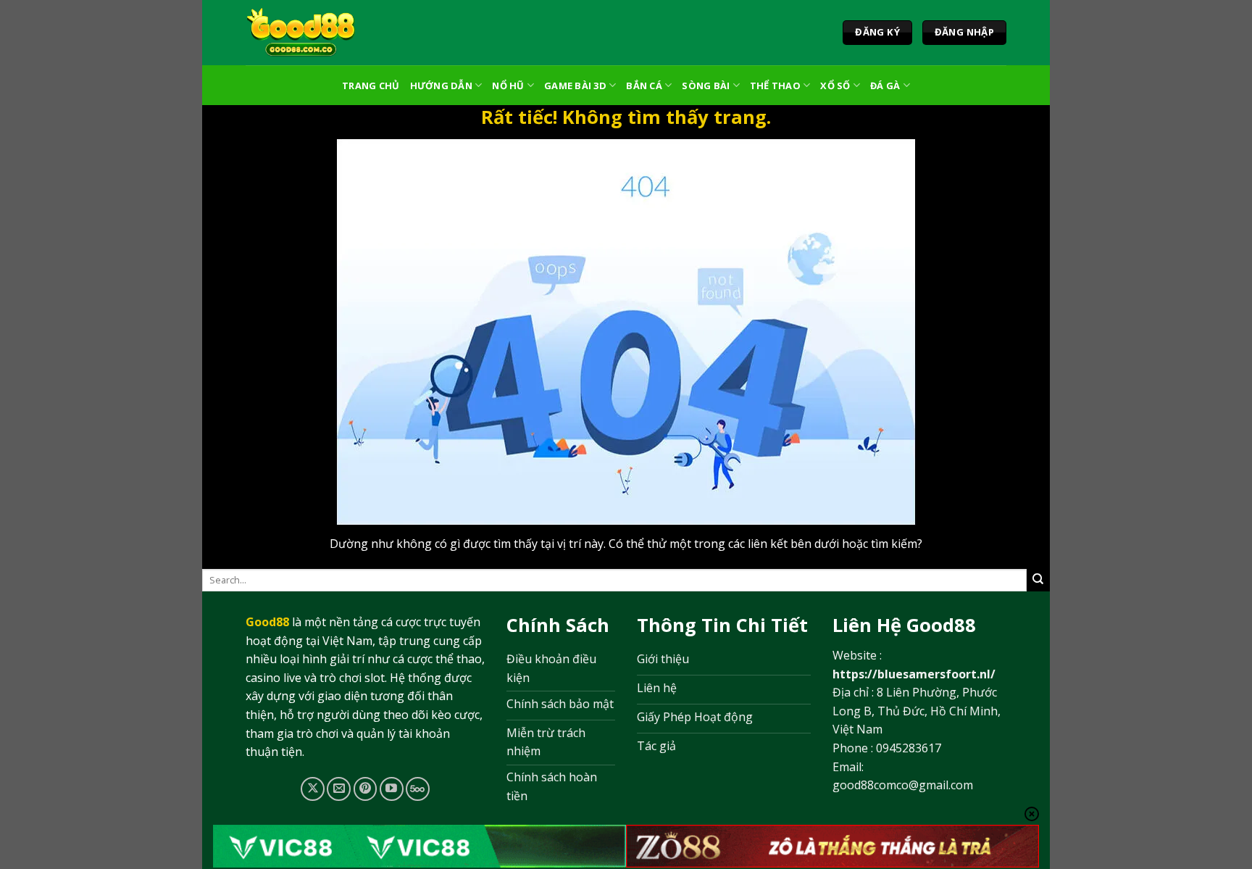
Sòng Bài (706, 85)
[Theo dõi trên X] (313, 789)
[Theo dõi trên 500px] (418, 789)
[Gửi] (1038, 579)
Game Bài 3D (575, 85)
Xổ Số (835, 85)
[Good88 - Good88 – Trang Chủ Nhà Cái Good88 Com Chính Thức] (301, 32)
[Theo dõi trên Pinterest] (365, 789)
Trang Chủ (370, 85)
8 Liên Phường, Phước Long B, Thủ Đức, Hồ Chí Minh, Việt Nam (916, 710)
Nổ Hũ (508, 85)
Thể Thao (775, 85)
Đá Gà (885, 85)
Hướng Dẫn (441, 85)
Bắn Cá (644, 85)
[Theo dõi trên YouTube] (392, 789)
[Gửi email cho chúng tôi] (339, 789)
